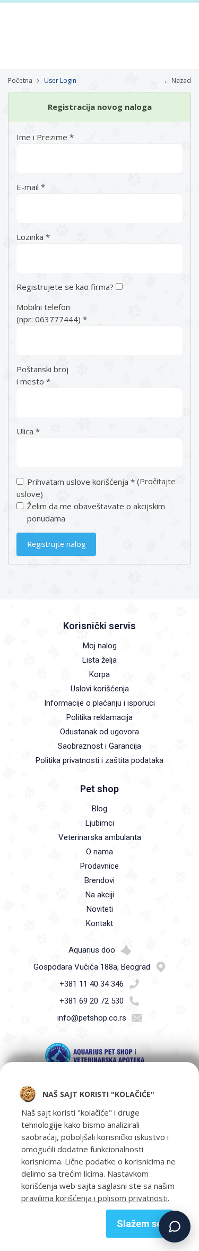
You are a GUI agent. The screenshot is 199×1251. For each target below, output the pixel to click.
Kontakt (99, 923)
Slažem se (139, 1223)
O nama (99, 851)
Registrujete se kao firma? (66, 286)
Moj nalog (100, 645)
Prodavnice (99, 866)
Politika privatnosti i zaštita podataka (99, 760)
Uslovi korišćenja (100, 688)
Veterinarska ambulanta (99, 837)
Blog (99, 808)
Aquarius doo (91, 950)
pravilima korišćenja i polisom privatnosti (94, 1198)
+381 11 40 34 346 (91, 984)
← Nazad (177, 80)
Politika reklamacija (99, 717)
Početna (20, 80)
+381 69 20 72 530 (91, 1001)
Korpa (99, 674)
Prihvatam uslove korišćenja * (81, 481)
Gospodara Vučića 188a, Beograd (91, 967)
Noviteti (99, 909)
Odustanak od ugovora (99, 731)
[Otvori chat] (175, 1227)
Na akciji (99, 894)
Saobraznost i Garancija (99, 746)
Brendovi (99, 880)
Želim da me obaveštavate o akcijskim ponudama (96, 512)
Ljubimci (99, 823)
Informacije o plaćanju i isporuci (99, 703)
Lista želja (99, 660)
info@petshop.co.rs (91, 1018)
